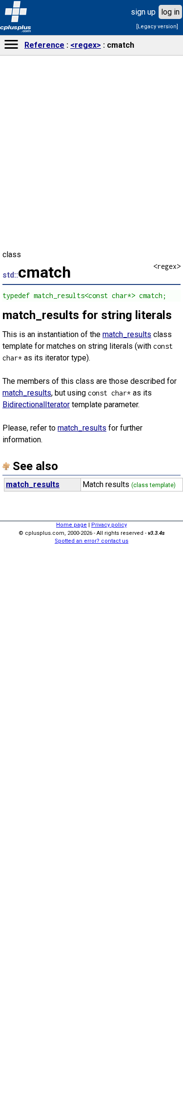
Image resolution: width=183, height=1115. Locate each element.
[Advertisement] (92, 960)
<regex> (85, 45)
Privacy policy (109, 525)
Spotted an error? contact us (91, 541)
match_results (126, 334)
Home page (71, 525)
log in (170, 12)
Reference (44, 45)
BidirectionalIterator (36, 404)
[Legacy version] (157, 26)
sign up (143, 12)
